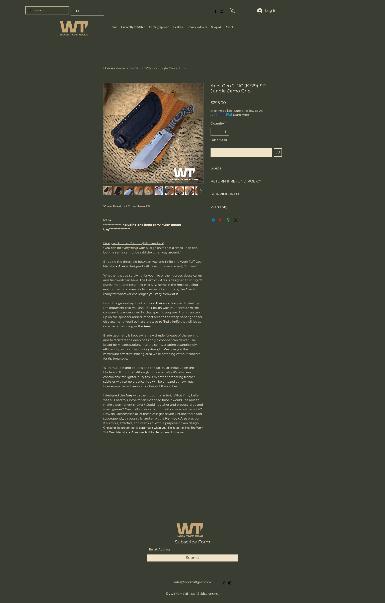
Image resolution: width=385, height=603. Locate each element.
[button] (268, 227)
